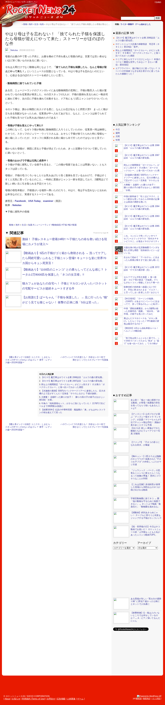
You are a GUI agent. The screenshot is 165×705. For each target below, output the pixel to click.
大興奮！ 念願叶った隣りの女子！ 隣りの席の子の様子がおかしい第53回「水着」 (142, 187)
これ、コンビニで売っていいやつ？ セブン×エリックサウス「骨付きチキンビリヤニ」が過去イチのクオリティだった (137, 240)
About (7, 699)
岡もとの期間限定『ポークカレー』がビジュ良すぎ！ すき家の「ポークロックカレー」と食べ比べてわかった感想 (72, 385)
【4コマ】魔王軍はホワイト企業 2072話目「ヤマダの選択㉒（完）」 (141, 268)
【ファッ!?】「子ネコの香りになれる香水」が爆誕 (145, 443)
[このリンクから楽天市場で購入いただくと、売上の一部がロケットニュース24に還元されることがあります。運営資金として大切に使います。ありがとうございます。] (131, 2)
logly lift (105, 233)
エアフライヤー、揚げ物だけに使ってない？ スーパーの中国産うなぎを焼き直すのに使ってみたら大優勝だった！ (138, 71)
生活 (24, 225)
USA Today (34, 201)
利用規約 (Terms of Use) (33, 699)
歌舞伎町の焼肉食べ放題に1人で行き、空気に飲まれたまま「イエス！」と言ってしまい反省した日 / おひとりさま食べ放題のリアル (137, 291)
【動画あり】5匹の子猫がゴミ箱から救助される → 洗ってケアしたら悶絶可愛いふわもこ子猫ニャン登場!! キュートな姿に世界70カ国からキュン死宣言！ (64, 258)
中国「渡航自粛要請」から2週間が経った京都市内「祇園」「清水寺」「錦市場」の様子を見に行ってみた (141, 311)
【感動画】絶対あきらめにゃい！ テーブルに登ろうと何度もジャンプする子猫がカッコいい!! (146, 515)
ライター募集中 (127, 24)
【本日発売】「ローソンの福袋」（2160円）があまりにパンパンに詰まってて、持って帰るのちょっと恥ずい (142, 301)
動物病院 (57, 225)
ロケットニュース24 (38, 12)
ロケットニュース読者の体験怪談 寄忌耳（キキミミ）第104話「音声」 (138, 45)
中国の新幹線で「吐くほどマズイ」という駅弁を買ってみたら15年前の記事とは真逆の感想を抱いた (142, 199)
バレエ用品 (156, 699)
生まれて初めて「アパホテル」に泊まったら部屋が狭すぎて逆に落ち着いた (141, 258)
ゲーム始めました (143, 24)
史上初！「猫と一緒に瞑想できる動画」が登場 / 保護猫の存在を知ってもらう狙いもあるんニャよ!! (145, 404)
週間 (118, 133)
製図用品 (146, 699)
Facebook (20, 201)
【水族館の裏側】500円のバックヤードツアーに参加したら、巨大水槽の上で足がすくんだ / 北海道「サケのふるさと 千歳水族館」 (72, 392)
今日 (118, 129)
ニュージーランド (42, 225)
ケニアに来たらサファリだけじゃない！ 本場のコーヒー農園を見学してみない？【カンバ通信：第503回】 (138, 62)
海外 (17, 225)
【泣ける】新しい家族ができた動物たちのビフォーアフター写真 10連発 (145, 431)
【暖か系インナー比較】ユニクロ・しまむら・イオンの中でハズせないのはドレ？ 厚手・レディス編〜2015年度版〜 (28, 360)
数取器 (139, 699)
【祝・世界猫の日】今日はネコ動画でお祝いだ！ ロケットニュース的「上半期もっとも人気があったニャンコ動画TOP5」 (146, 530)
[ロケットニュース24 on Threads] (140, 2)
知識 (30, 225)
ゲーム (80, 699)
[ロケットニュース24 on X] (134, 2)
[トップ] (19, 24)
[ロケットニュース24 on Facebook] (137, 2)
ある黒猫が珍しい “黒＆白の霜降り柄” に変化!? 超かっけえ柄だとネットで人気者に (146, 601)
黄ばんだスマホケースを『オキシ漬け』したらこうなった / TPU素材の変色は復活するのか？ (141, 321)
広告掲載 (61, 699)
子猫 (65, 225)
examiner (48, 201)
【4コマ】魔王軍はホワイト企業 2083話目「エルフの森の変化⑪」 (141, 217)
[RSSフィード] (152, 2)
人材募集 (71, 699)
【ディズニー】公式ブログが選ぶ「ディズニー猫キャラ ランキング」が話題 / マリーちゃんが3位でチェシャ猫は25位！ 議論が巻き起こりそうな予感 (146, 419)
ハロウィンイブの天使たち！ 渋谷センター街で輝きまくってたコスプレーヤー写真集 (84, 358)
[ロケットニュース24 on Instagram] (143, 2)
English (158, 2)
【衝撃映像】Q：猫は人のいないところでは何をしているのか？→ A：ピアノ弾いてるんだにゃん (145, 617)
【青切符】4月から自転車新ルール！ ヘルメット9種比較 (141, 329)
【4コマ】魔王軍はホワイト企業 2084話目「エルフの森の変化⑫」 (141, 207)
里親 (75, 225)
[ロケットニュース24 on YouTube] (149, 2)
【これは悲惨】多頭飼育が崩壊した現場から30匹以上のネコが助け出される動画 (145, 487)
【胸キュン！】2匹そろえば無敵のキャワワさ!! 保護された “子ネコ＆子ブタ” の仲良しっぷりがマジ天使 (146, 460)
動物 (11, 225)
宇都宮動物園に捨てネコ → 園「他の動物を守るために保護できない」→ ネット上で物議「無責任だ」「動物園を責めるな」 (146, 502)
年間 (118, 140)
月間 (118, 136)
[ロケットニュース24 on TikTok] (146, 2)
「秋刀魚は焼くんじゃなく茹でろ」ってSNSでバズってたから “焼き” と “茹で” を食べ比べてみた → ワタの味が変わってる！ (137, 342)
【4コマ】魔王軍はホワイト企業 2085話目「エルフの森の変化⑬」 (141, 227)
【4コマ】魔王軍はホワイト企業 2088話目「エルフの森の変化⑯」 (72, 377)
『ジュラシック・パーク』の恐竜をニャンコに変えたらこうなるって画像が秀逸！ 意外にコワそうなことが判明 (146, 474)
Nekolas (14, 50)
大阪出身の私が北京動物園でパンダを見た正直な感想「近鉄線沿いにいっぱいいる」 (141, 250)
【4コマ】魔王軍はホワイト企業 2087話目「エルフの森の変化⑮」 (72, 381)
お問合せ (51, 699)
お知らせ (16, 699)
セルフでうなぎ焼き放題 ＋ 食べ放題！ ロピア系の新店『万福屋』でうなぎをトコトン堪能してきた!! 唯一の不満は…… (137, 281)
